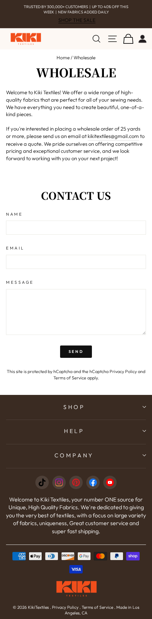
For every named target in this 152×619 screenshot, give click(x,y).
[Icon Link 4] (93, 482)
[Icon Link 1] (42, 482)
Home (63, 57)
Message (20, 282)
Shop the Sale (76, 20)
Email (15, 248)
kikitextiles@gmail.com (113, 136)
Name (14, 214)
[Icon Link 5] (110, 482)
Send (76, 351)
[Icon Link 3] (76, 482)
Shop (74, 406)
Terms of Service (69, 377)
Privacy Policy (123, 371)
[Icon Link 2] (59, 482)
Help (74, 430)
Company (74, 455)
